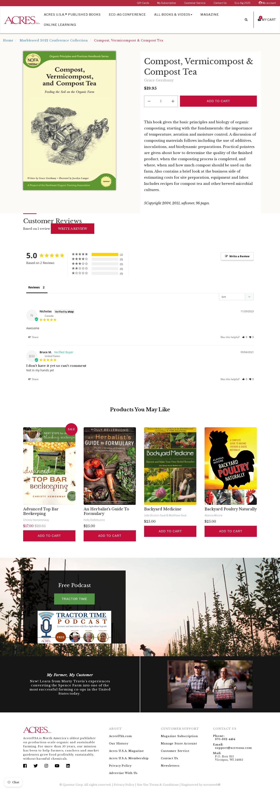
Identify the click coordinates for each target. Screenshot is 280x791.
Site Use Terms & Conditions (158, 784)
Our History (118, 743)
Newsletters (170, 765)
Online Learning (60, 25)
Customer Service (194, 3)
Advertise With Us (123, 773)
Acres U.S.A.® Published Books (72, 14)
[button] (244, 337)
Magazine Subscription (179, 736)
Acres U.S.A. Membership (129, 758)
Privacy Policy (120, 765)
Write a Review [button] (239, 256)
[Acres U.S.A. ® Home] (22, 19)
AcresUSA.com (120, 736)
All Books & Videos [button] (172, 14)
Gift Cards (143, 3)
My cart (268, 20)
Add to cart (49, 535)
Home (8, 40)
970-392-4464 (225, 739)
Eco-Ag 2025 (242, 3)
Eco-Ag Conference (127, 14)
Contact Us (220, 3)
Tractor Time (74, 599)
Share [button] (35, 337)
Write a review (72, 229)
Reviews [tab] (34, 287)
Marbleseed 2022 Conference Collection (54, 40)
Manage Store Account (179, 743)
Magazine (209, 14)
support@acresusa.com (233, 748)
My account (269, 3)
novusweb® (211, 784)
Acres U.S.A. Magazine (126, 751)
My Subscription (166, 3)
